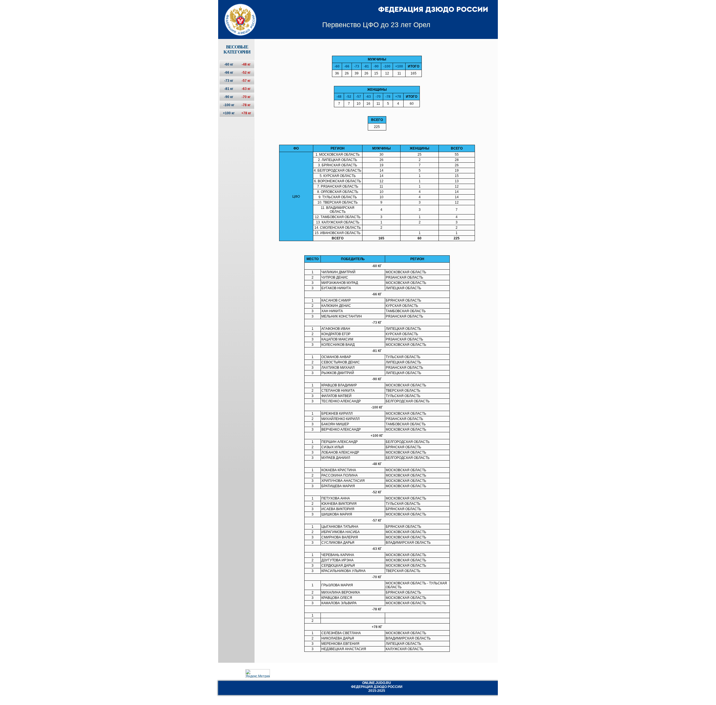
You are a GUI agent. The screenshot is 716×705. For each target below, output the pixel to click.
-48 (338, 97)
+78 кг (246, 113)
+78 (398, 97)
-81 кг (228, 89)
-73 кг (228, 81)
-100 (386, 66)
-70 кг (246, 97)
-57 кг (246, 81)
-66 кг (228, 72)
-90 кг (228, 97)
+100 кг (229, 113)
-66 (346, 66)
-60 (337, 66)
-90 (376, 66)
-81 (366, 66)
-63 (368, 97)
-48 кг (246, 64)
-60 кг (228, 64)
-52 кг (246, 72)
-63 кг (246, 89)
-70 (378, 97)
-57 (358, 97)
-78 (387, 97)
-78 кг (246, 105)
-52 (348, 97)
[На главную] (236, 15)
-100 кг (228, 105)
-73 (356, 66)
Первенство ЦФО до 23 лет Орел (376, 25)
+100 (399, 66)
